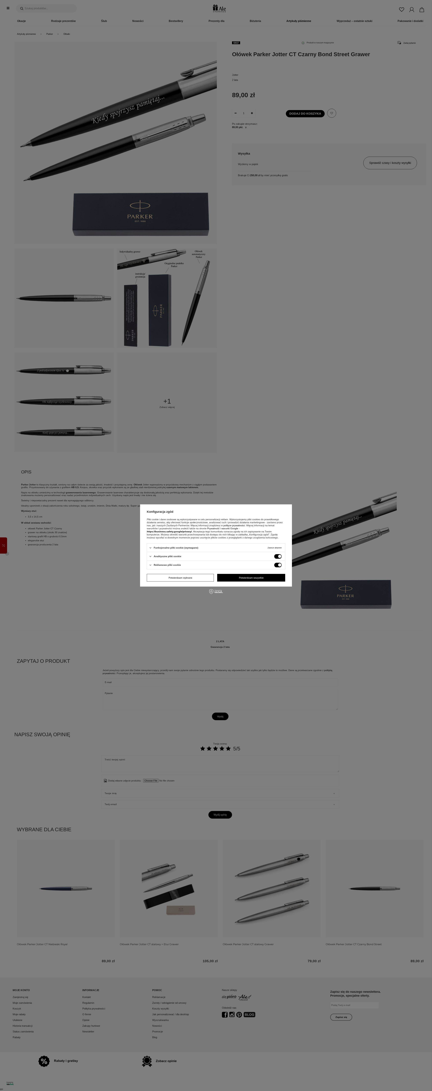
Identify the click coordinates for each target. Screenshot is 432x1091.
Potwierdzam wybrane (180, 577)
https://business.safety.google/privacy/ (169, 531)
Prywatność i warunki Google (222, 528)
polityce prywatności (234, 525)
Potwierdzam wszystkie (251, 577)
